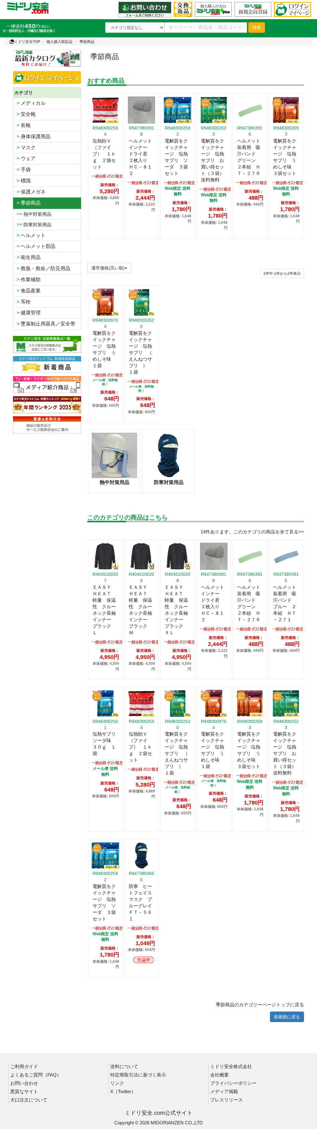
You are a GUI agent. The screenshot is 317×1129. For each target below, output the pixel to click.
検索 (256, 27)
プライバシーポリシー (233, 1083)
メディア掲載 (224, 1091)
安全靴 (25, 114)
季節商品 (87, 42)
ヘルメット (30, 235)
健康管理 (27, 312)
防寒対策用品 (32, 224)
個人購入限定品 (59, 42)
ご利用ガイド (24, 1066)
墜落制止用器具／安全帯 (44, 323)
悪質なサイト (24, 1091)
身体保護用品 (32, 136)
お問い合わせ (24, 1083)
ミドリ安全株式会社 (231, 1066)
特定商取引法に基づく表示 (138, 1074)
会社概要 (219, 1074)
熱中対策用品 (32, 214)
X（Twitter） (123, 1091)
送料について (124, 1066)
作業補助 (27, 279)
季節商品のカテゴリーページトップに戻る (260, 1004)
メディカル (30, 103)
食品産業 (27, 290)
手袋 (22, 169)
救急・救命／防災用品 (42, 268)
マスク (25, 147)
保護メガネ (30, 191)
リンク (117, 1083)
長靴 (22, 125)
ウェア (25, 158)
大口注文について (28, 1099)
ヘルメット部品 (34, 246)
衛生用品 (27, 257)
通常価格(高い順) (108, 267)
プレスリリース (226, 1099)
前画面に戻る (287, 1016)
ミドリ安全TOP (27, 42)
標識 (22, 180)
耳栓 (22, 301)
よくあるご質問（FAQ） (35, 1074)
